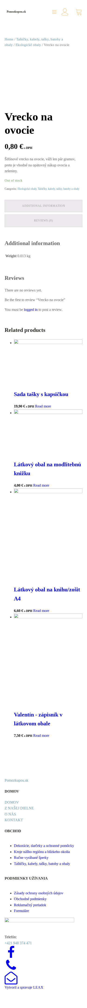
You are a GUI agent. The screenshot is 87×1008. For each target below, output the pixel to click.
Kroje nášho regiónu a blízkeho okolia (42, 852)
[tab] (43, 206)
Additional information (43, 205)
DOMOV (12, 802)
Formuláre (21, 911)
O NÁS (10, 814)
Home (9, 39)
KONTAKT (14, 820)
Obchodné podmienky (30, 899)
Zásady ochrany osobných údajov (38, 893)
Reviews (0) (43, 220)
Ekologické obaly (28, 45)
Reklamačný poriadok (30, 905)
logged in (31, 310)
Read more (43, 406)
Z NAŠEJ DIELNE (19, 808)
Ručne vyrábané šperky (31, 858)
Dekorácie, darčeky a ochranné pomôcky (44, 846)
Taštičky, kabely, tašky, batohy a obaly (58, 188)
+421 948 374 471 (18, 943)
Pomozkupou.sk (16, 11)
